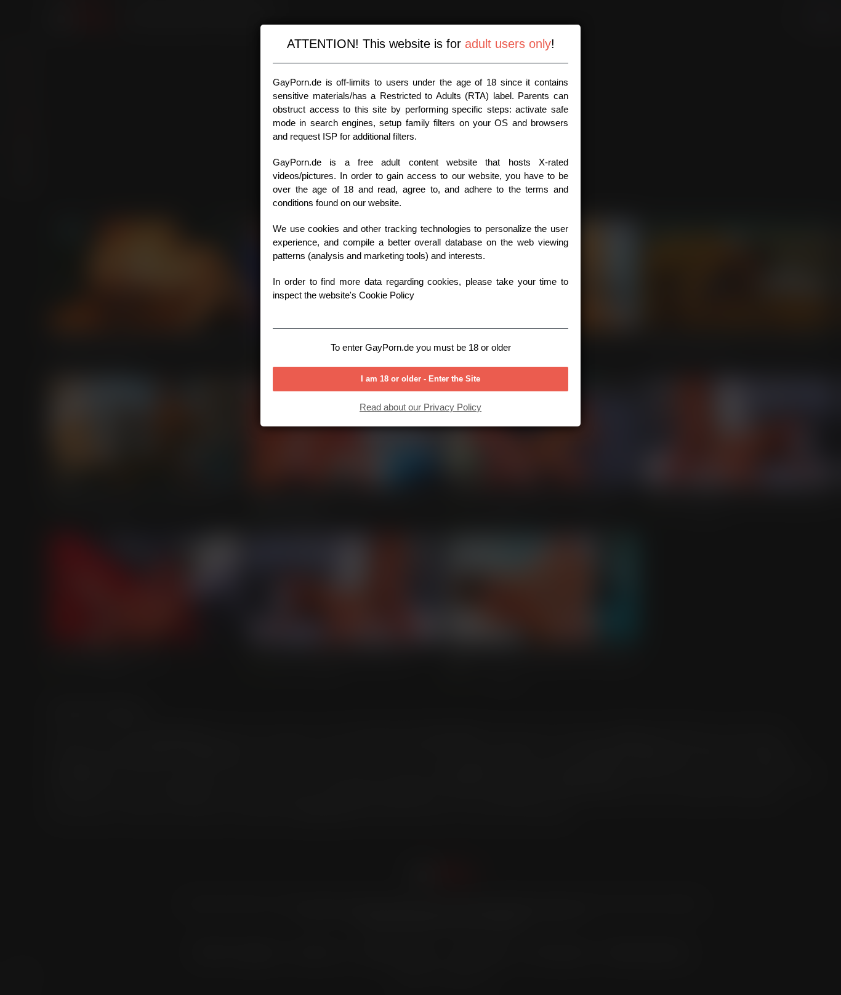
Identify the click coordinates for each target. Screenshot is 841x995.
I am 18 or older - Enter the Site (420, 378)
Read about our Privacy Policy (420, 407)
